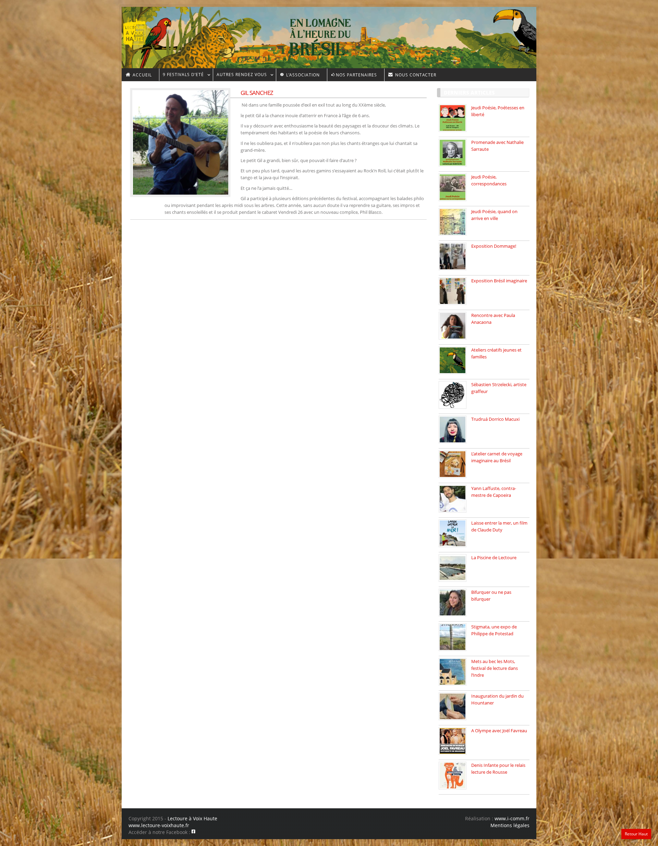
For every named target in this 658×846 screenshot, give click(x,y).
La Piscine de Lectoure (493, 557)
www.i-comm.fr (512, 818)
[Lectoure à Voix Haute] (138, 31)
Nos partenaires (356, 75)
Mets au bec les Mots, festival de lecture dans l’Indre (494, 668)
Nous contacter (415, 75)
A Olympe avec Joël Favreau (499, 730)
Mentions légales (509, 825)
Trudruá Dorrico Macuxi (495, 419)
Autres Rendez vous (240, 75)
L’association (302, 75)
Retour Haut (636, 834)
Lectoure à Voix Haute (192, 818)
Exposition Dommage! (493, 246)
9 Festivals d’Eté (181, 75)
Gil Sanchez (257, 93)
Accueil (141, 75)
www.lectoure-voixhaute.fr (159, 825)
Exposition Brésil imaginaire (499, 281)
